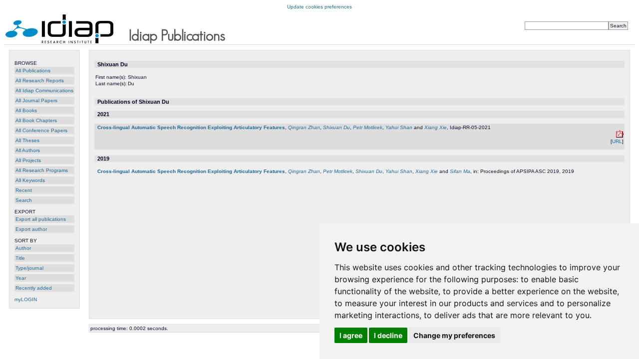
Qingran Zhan (304, 127)
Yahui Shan (398, 127)
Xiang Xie (435, 127)
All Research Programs (41, 170)
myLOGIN (25, 299)
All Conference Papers (41, 130)
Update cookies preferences (319, 6)
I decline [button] (388, 335)
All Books (26, 110)
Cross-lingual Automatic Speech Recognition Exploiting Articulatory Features (191, 127)
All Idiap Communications (44, 90)
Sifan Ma (460, 171)
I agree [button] (350, 335)
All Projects (28, 160)
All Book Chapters (36, 120)
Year (20, 278)
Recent (23, 190)
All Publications (32, 70)
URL (617, 141)
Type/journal (29, 268)
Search (23, 200)
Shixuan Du (336, 127)
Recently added (33, 288)
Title (20, 258)
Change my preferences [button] (454, 335)
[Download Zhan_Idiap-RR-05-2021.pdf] (620, 136)
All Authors (27, 150)
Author (23, 248)
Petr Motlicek (367, 127)
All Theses (27, 140)
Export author (31, 229)
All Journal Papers (36, 100)
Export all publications (40, 219)
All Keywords (30, 180)
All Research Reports (39, 80)
